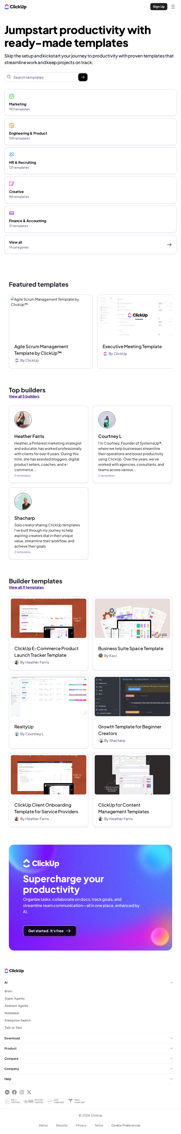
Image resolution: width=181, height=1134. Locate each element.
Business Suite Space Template (130, 648)
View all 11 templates (26, 587)
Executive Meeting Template (132, 346)
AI (6, 982)
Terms (98, 1125)
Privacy (81, 1125)
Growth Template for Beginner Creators (129, 730)
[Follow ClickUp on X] (29, 1092)
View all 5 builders (24, 396)
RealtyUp (24, 726)
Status (43, 1125)
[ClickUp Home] (15, 6)
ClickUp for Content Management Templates (123, 808)
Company (11, 1069)
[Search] (83, 77)
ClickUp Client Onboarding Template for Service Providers (46, 808)
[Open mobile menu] (173, 6)
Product (10, 1048)
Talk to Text (13, 1027)
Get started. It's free (46, 930)
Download (12, 1038)
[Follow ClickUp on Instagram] (22, 1092)
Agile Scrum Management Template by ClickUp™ (41, 350)
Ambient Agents (16, 1006)
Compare (11, 1058)
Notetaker (12, 1013)
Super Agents (15, 998)
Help (7, 1079)
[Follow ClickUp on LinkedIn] (7, 1092)
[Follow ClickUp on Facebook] (14, 1092)
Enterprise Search (18, 1020)
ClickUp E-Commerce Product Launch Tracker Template (46, 651)
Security (62, 1125)
